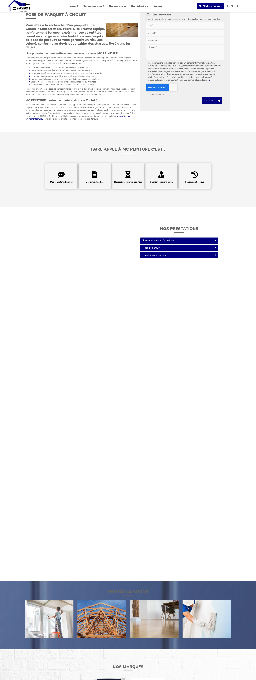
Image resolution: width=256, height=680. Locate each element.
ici (209, 80)
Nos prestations (117, 6)
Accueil (74, 6)
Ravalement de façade (155, 255)
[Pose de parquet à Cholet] (122, 30)
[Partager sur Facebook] (227, 6)
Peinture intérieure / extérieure (158, 240)
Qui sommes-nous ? (93, 6)
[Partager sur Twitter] (232, 6)
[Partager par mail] (237, 6)
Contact (158, 6)
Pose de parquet (151, 247)
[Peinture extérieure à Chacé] (49, 619)
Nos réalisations (139, 6)
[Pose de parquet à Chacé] (154, 619)
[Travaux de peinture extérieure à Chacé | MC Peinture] (101, 619)
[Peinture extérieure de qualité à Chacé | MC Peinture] (207, 619)
